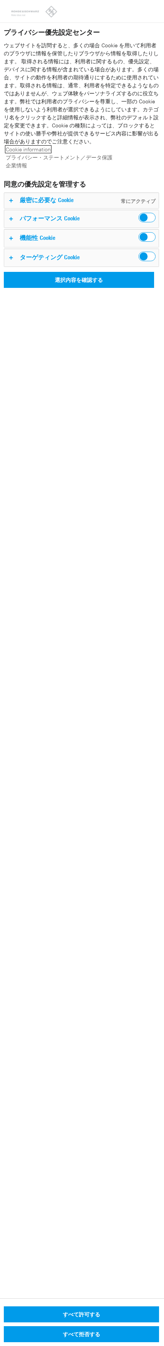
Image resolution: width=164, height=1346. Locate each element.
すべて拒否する (81, 1334)
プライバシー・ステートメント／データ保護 (59, 157)
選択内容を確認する (79, 279)
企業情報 (16, 165)
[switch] (147, 217)
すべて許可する (81, 1314)
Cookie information (28, 149)
